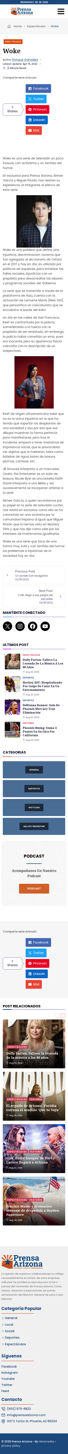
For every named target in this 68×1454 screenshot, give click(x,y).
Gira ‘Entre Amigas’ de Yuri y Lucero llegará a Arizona (30, 1160)
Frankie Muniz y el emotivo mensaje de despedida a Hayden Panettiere (32, 1210)
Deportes (28, 677)
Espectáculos (36, 26)
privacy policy (10, 1446)
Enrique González (25, 60)
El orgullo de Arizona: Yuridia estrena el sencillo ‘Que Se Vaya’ (32, 1108)
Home (18, 26)
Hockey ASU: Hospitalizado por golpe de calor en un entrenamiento (42, 686)
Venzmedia (46, 1441)
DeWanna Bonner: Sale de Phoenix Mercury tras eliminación (41, 708)
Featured (28, 723)
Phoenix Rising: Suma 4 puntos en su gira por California (39, 731)
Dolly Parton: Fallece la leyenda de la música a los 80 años (43, 663)
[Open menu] (60, 11)
